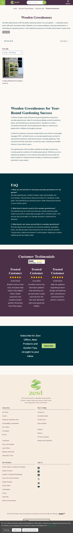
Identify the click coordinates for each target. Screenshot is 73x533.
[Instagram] (39, 468)
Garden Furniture (7, 470)
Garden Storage (7, 482)
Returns (40, 433)
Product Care (42, 419)
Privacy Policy (51, 525)
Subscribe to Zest (7, 455)
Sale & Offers (6, 485)
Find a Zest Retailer (8, 444)
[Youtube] (39, 487)
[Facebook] (39, 472)
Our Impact (5, 431)
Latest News (6, 448)
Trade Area (5, 440)
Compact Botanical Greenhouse (12, 81)
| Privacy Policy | (27, 513)
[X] (39, 479)
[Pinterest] (39, 483)
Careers (4, 416)
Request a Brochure (8, 452)
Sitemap (55, 513)
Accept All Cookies (30, 530)
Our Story (5, 412)
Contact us (41, 412)
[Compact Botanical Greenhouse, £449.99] (13, 68)
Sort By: (6, 52)
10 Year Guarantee (43, 437)
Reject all (16, 530)
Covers (4, 493)
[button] (36, 41)
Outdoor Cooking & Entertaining (12, 474)
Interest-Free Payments (45, 440)
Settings (7, 530)
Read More (6, 32)
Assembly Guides (43, 416)
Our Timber (5, 427)
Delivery (40, 429)
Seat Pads (5, 497)
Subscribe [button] (48, 345)
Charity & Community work (10, 419)
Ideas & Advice (42, 423)
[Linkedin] (39, 475)
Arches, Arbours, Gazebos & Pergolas (13, 467)
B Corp (4, 434)
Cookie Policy (35, 513)
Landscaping (6, 489)
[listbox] (15, 52)
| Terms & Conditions (45, 513)
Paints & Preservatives (9, 500)
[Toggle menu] (2, 2)
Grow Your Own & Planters (10, 478)
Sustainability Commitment (10, 423)
